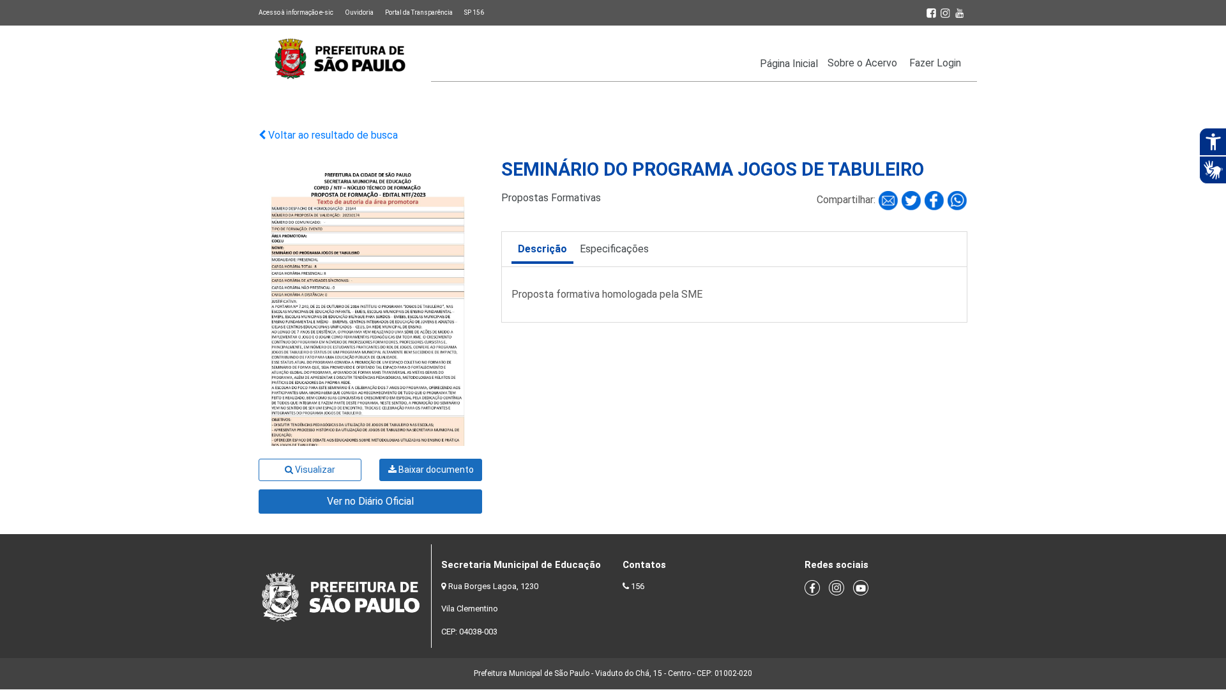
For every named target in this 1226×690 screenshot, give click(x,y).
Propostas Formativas (551, 198)
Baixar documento (435, 469)
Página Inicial (789, 63)
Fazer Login (935, 63)
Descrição (542, 249)
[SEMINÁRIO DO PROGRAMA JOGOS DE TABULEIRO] (889, 200)
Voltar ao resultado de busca (332, 135)
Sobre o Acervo (862, 63)
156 (637, 586)
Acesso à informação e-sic (296, 12)
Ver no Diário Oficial (370, 501)
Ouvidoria (359, 12)
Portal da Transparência (419, 12)
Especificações (614, 249)
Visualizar (314, 469)
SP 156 (474, 12)
